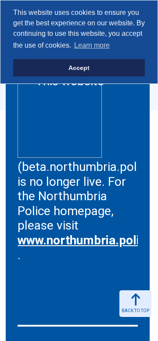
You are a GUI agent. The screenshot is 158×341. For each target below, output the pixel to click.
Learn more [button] (92, 45)
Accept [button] (79, 67)
